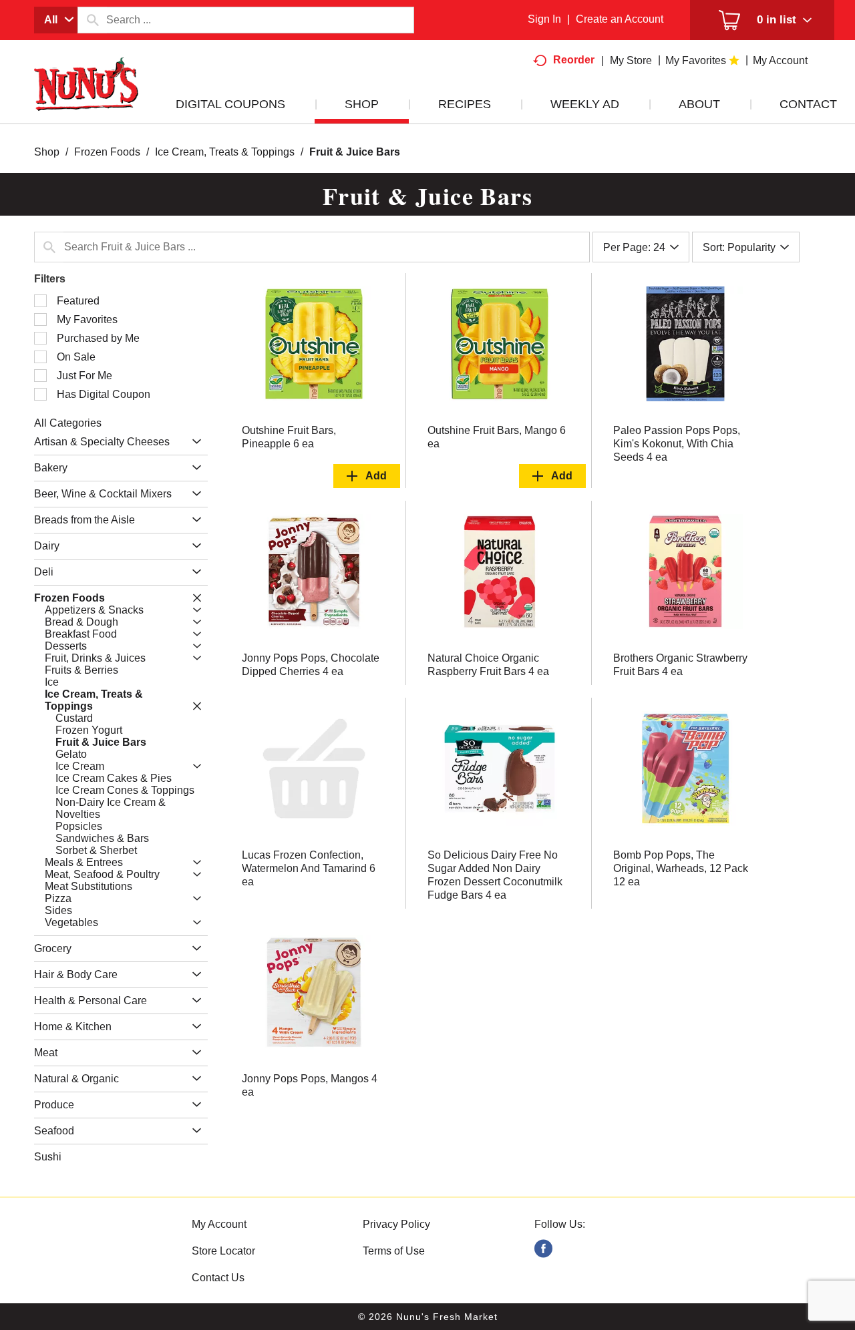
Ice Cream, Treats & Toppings (225, 152)
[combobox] (55, 20)
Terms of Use (394, 1251)
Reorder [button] (573, 59)
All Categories (68, 423)
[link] (543, 1249)
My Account (219, 1224)
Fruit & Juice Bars (354, 152)
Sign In (544, 19)
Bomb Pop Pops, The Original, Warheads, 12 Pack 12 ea (680, 868)
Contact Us (218, 1277)
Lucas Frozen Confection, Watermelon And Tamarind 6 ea (308, 868)
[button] (193, 441)
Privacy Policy (396, 1224)
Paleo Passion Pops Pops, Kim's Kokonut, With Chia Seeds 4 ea (676, 444)
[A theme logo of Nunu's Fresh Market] (86, 97)
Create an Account (619, 19)
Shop (46, 152)
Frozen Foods (107, 152)
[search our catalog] (92, 20)
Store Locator (223, 1251)
